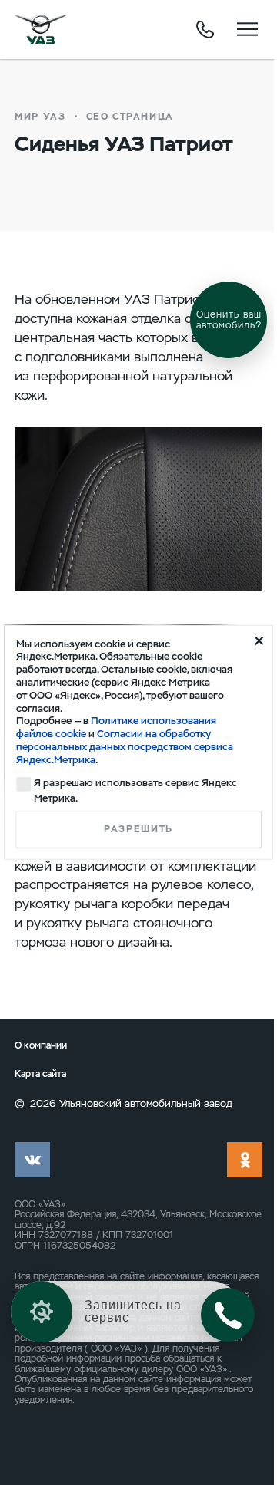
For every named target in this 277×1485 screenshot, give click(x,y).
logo (40, 29)
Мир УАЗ (40, 116)
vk (32, 1159)
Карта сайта (40, 1073)
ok (244, 1159)
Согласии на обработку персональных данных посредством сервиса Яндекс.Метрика (124, 746)
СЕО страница (130, 116)
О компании (41, 1045)
